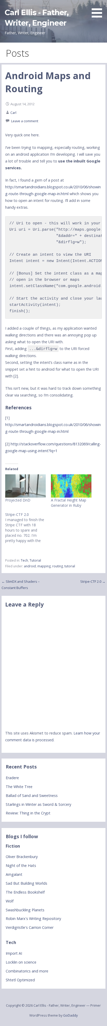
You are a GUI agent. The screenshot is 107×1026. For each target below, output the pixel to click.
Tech (24, 560)
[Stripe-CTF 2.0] (28, 527)
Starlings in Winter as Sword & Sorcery (38, 804)
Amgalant (14, 874)
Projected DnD (17, 500)
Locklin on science (21, 962)
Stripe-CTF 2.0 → (92, 581)
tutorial (69, 566)
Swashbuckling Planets (25, 909)
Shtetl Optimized (20, 979)
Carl (13, 112)
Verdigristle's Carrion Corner (30, 927)
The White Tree (19, 786)
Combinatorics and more (27, 971)
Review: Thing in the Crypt (28, 813)
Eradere (12, 777)
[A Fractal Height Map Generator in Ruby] (71, 486)
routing (57, 566)
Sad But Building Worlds (26, 883)
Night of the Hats (21, 865)
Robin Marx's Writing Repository (33, 918)
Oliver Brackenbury (22, 856)
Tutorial (35, 560)
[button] (98, 9)
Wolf (10, 901)
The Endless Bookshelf (25, 892)
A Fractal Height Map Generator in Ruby (68, 503)
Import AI (14, 953)
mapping (44, 566)
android (30, 566)
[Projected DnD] (25, 486)
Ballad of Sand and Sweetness (32, 795)
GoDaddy (70, 1015)
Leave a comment (24, 121)
